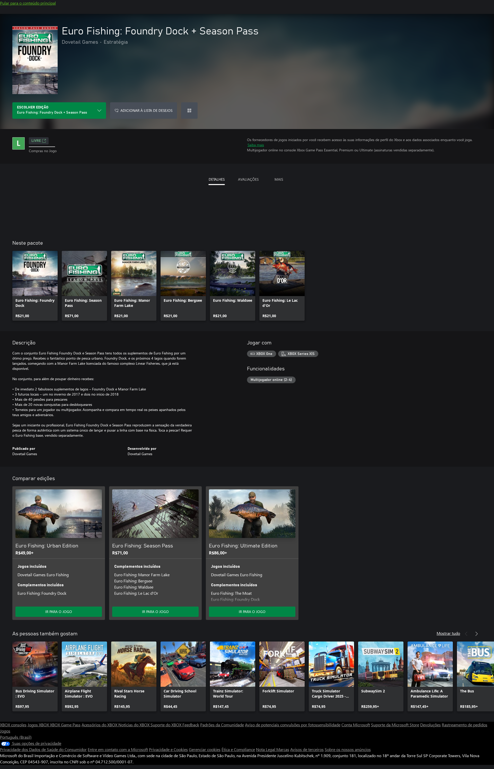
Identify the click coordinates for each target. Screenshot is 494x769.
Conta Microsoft (355, 724)
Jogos (5, 731)
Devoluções (430, 724)
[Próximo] (476, 633)
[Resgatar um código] (189, 110)
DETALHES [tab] (217, 179)
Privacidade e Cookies (168, 749)
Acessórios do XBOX (100, 724)
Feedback (190, 724)
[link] (35, 286)
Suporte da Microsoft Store (395, 724)
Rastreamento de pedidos (464, 724)
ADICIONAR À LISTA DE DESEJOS (146, 110)
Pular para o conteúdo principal (28, 3)
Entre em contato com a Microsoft (118, 749)
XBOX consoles (13, 724)
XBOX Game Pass (65, 724)
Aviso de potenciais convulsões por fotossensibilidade (292, 724)
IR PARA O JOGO (58, 611)
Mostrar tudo (448, 633)
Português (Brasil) (16, 737)
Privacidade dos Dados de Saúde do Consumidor (43, 749)
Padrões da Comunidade (222, 724)
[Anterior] (466, 633)
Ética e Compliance (238, 749)
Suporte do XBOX (166, 724)
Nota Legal (266, 749)
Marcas (282, 749)
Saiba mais (256, 144)
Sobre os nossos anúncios (348, 749)
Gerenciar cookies (204, 749)
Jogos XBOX (39, 724)
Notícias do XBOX (134, 724)
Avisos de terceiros (307, 749)
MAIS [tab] (279, 179)
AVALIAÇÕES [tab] (248, 179)
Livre (36, 141)
